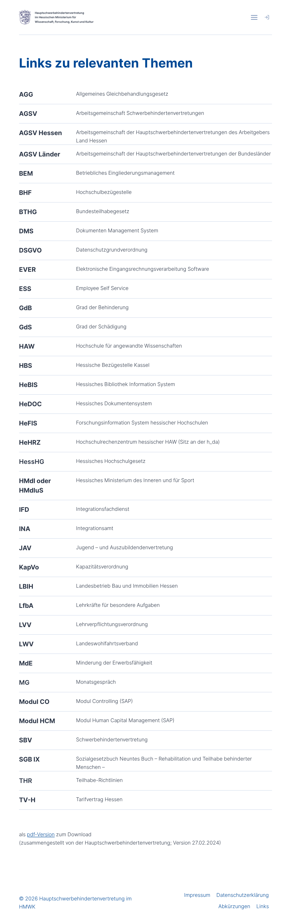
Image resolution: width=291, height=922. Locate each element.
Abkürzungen (234, 906)
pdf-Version (41, 834)
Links (262, 906)
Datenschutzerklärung (242, 895)
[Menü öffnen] (254, 17)
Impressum (197, 895)
